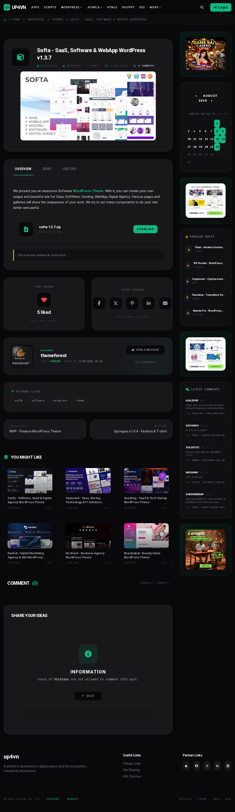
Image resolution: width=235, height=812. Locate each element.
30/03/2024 (49, 65)
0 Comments (146, 65)
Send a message (147, 350)
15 (217, 139)
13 (206, 139)
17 (189, 147)
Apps (35, 7)
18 (194, 147)
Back (90, 696)
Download (145, 229)
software (37, 400)
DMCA (216, 799)
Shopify (128, 7)
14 (211, 139)
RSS (228, 799)
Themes (57, 19)
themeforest (20, 363)
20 (206, 147)
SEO (142, 7)
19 (200, 147)
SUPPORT (53, 799)
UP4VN (19, 7)
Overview (23, 169)
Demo (47, 169)
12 (200, 139)
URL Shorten (132, 776)
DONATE (72, 799)
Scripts (50, 7)
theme (80, 400)
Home (16, 19)
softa (19, 400)
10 (189, 139)
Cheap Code (132, 763)
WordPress (36, 19)
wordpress (60, 400)
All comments (145, 362)
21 (211, 147)
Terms (202, 799)
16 (223, 139)
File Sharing (131, 770)
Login (223, 7)
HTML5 (112, 7)
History (69, 169)
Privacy (185, 799)
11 (194, 139)
